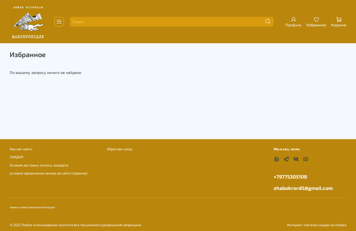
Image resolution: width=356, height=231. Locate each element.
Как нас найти (21, 149)
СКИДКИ (16, 157)
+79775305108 (290, 176)
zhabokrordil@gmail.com (303, 188)
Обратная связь (119, 149)
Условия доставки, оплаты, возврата (39, 165)
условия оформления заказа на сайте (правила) (48, 173)
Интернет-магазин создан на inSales (316, 225)
